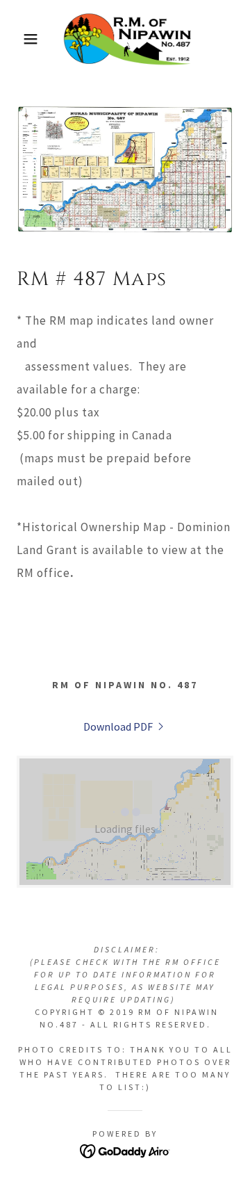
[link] (124, 39)
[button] (20, 39)
